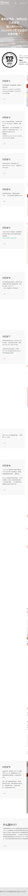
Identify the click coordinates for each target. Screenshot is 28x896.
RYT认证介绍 (23, 3)
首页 (15, 3)
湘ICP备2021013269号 (20, 891)
